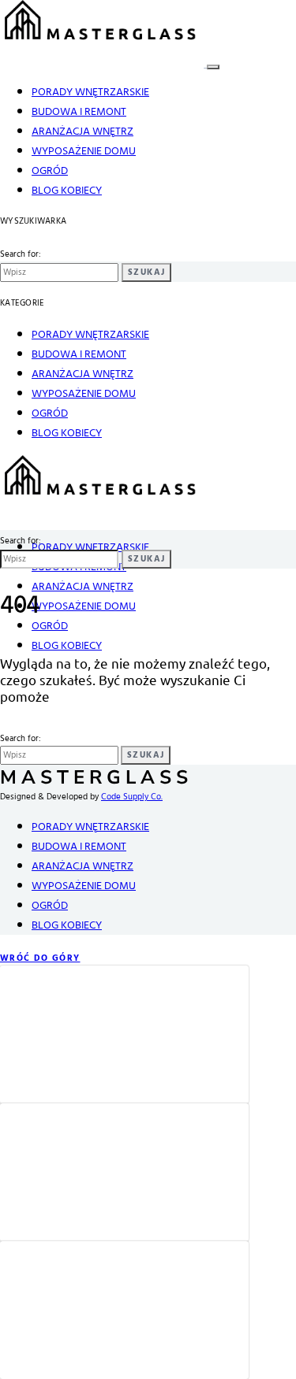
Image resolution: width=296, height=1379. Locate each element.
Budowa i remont (79, 112)
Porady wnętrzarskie (90, 92)
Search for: (20, 254)
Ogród (50, 171)
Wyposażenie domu (84, 152)
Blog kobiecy (67, 191)
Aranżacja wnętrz (82, 132)
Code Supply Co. (132, 797)
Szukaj (146, 272)
